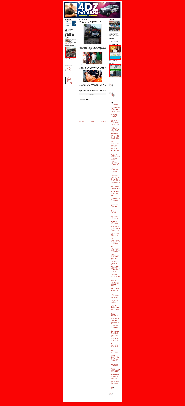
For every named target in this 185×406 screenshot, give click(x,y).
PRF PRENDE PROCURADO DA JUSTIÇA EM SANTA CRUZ (115, 332)
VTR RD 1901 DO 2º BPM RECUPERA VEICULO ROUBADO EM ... (114, 159)
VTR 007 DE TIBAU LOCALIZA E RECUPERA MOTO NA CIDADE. (115, 306)
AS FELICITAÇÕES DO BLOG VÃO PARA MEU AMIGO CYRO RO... (115, 243)
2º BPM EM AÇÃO (113, 358)
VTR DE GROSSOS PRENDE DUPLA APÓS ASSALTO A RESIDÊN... (114, 352)
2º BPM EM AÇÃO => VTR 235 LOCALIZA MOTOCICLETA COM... (115, 168)
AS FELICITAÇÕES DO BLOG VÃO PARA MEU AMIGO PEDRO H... (115, 184)
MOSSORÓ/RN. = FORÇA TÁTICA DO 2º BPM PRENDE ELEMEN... (115, 275)
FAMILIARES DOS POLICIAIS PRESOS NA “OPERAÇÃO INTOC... (114, 246)
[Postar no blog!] (90, 94)
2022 (110, 87)
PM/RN (68, 80)
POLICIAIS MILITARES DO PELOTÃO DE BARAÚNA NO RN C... (115, 210)
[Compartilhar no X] (91, 94)
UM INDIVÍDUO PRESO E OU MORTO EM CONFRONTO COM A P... (114, 219)
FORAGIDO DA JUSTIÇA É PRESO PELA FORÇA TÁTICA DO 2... (115, 345)
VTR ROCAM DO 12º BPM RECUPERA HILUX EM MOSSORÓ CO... (114, 116)
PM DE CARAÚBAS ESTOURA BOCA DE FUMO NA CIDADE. (115, 270)
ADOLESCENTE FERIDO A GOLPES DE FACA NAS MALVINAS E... (114, 355)
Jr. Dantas (71, 38)
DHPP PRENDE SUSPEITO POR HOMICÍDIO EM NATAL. (115, 214)
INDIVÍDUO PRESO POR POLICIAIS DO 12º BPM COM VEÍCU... (115, 121)
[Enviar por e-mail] (89, 94)
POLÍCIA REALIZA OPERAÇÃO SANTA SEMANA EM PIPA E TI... (115, 334)
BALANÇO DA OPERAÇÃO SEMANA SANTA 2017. (114, 280)
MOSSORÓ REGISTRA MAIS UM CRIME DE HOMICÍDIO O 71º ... (115, 340)
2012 (110, 394)
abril (111, 103)
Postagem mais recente (82, 121)
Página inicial (92, 121)
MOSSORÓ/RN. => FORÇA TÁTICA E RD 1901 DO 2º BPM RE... (115, 264)
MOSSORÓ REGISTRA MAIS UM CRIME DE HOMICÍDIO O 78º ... (115, 226)
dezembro (112, 94)
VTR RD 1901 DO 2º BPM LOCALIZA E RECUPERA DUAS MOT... (115, 172)
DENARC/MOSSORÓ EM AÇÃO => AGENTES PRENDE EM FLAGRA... (115, 320)
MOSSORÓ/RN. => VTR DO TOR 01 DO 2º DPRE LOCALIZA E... (115, 170)
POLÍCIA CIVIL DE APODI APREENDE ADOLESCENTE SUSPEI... (115, 339)
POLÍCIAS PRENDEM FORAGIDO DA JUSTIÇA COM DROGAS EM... (115, 330)
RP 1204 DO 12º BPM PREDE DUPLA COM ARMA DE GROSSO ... (114, 254)
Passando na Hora (70, 69)
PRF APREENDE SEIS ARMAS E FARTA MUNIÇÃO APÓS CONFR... (115, 256)
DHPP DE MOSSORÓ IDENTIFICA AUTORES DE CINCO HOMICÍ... (115, 152)
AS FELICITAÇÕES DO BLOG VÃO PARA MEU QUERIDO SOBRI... (115, 123)
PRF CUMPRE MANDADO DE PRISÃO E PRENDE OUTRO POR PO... (115, 127)
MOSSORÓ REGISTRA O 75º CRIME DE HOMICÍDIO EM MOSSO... (114, 261)
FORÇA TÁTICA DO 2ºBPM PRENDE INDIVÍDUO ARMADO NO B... (115, 108)
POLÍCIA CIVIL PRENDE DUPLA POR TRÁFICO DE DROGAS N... (115, 144)
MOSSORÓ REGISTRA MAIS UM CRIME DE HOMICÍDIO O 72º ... (115, 318)
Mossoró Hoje (68, 78)
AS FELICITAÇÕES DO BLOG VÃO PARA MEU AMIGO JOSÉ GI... (115, 182)
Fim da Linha (69, 68)
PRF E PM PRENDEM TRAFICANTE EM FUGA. (114, 133)
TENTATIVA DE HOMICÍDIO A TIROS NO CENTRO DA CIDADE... (114, 286)
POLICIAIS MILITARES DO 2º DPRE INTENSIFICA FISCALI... (115, 357)
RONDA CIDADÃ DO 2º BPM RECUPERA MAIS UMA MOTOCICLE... (114, 365)
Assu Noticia (68, 79)
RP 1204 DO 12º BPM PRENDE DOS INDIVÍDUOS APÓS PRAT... (115, 207)
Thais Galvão (69, 70)
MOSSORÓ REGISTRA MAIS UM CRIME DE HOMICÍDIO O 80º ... (115, 202)
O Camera (68, 67)
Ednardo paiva (69, 84)
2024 (110, 85)
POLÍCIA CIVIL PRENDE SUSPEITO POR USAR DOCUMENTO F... (114, 146)
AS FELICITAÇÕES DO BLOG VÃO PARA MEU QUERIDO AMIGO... (115, 118)
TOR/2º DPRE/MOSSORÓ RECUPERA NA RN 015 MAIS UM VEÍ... (115, 272)
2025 (110, 84)
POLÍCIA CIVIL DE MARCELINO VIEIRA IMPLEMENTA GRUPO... (115, 240)
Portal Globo (69, 71)
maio (111, 102)
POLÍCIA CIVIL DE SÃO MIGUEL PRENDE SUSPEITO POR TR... (115, 235)
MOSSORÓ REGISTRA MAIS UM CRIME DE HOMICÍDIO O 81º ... (115, 194)
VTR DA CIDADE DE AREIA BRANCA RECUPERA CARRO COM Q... (115, 105)
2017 (110, 93)
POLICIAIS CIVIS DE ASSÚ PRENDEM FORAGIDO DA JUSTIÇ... (114, 384)
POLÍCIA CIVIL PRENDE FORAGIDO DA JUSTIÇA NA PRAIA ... (115, 259)
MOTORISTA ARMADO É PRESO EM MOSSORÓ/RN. (115, 284)
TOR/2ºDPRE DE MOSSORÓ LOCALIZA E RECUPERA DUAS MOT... (115, 229)
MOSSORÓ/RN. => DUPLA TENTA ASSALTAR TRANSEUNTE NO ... (115, 192)
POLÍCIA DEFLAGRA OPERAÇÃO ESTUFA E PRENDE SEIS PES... (115, 217)
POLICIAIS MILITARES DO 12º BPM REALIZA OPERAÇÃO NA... (115, 149)
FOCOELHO (69, 81)
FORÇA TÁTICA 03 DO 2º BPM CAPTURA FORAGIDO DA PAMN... (115, 205)
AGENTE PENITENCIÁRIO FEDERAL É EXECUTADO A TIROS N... (115, 347)
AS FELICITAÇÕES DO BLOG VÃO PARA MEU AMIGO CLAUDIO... (115, 251)
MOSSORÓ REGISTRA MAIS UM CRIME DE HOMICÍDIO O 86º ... (115, 124)
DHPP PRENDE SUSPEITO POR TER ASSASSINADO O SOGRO (115, 150)
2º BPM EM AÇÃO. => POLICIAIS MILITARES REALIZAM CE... (115, 179)
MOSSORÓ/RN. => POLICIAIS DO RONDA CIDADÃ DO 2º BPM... (115, 177)
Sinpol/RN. (68, 77)
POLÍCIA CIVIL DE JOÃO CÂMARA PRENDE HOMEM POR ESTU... (115, 242)
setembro (112, 97)
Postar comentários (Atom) (84, 122)
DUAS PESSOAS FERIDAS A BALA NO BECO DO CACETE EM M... (115, 224)
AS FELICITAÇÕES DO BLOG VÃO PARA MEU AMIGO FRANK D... (115, 327)
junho (111, 101)
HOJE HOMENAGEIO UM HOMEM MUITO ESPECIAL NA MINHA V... (115, 189)
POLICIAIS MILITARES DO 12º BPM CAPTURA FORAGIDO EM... (115, 234)
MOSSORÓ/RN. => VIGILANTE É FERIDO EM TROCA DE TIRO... (115, 129)
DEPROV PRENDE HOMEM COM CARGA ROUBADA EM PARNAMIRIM (115, 155)
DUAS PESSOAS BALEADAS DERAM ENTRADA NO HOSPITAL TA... (114, 372)
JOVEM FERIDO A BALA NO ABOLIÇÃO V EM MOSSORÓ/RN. (114, 314)
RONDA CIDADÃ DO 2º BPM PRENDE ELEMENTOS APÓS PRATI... (115, 316)
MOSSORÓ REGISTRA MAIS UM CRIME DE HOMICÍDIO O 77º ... (115, 248)
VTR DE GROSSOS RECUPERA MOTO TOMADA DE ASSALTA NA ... (115, 377)
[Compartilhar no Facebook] (92, 94)
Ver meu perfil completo (68, 43)
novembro (112, 95)
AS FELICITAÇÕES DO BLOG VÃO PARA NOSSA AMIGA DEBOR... (115, 311)
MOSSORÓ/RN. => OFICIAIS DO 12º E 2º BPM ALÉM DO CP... (115, 141)
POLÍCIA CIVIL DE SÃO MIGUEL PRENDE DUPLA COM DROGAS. (115, 294)
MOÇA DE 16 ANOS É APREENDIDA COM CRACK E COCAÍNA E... (115, 303)
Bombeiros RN (69, 82)
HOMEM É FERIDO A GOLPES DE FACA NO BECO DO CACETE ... (115, 307)
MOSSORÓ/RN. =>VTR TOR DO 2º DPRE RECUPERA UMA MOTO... (115, 112)
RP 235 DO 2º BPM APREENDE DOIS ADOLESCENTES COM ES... (115, 231)
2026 (110, 83)
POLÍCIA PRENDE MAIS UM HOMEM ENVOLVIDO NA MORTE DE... (114, 238)
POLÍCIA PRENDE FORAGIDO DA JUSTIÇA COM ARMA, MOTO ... (115, 137)
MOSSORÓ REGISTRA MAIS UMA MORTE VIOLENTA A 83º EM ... (115, 175)
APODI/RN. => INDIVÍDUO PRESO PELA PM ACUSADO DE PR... (115, 276)
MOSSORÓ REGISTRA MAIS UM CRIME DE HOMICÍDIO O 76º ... (115, 250)
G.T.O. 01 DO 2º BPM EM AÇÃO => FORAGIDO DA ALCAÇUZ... (115, 309)
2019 (110, 91)
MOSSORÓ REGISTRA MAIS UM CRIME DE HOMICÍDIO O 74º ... (115, 268)
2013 (110, 393)
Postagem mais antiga (103, 121)
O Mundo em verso (70, 76)
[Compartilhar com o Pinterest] (93, 94)
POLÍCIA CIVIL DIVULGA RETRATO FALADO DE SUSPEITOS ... (114, 212)
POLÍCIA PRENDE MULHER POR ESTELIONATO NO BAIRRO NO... (115, 139)
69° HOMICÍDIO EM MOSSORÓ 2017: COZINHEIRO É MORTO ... (115, 382)
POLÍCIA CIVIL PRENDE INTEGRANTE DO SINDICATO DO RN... (115, 379)
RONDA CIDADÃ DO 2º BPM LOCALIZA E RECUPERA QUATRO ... (114, 326)
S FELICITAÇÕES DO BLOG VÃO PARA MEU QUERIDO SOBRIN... (115, 323)
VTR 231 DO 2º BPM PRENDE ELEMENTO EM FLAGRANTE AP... (115, 289)
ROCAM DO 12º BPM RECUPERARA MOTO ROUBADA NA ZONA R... (114, 196)
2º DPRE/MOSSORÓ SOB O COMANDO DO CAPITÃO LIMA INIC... (115, 343)
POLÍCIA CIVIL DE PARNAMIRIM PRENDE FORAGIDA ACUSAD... (115, 360)
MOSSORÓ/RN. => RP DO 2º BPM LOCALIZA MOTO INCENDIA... (115, 370)
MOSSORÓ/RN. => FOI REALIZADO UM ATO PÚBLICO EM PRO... (115, 199)
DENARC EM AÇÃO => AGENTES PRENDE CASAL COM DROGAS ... (115, 222)
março (111, 386)
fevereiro (112, 387)
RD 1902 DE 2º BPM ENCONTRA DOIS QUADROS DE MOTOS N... (115, 187)
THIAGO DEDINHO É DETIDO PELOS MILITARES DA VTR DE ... (115, 165)
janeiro (112, 388)
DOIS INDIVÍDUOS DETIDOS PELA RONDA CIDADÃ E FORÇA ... (114, 301)
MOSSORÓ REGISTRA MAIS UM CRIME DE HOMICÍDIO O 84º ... (115, 163)
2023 (110, 86)
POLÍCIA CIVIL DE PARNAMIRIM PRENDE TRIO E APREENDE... (115, 374)
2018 (110, 92)
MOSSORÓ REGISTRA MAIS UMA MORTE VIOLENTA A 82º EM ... (115, 181)
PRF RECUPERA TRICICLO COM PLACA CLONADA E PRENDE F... (115, 336)
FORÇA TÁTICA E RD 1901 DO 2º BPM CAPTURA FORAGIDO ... (115, 266)
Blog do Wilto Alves (70, 83)
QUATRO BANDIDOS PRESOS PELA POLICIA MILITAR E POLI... (115, 350)
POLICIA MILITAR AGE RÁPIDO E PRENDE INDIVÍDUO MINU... (115, 114)
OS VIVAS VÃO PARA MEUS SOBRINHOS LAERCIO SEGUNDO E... (114, 368)
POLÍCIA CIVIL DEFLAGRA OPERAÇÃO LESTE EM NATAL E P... (115, 131)
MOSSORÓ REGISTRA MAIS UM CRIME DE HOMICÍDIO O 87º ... (115, 109)
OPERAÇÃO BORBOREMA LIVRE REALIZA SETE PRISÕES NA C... (115, 363)
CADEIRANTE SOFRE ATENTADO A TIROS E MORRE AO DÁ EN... (115, 157)
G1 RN (68, 75)
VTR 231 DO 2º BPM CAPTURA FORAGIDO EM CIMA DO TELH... (115, 291)
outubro (112, 96)
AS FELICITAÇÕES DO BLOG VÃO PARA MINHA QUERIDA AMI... (115, 200)
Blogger (105, 399)
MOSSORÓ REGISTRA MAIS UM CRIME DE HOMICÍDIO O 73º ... (115, 282)
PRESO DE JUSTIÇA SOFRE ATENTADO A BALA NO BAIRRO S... (115, 298)
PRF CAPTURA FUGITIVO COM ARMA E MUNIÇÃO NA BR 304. (115, 135)
